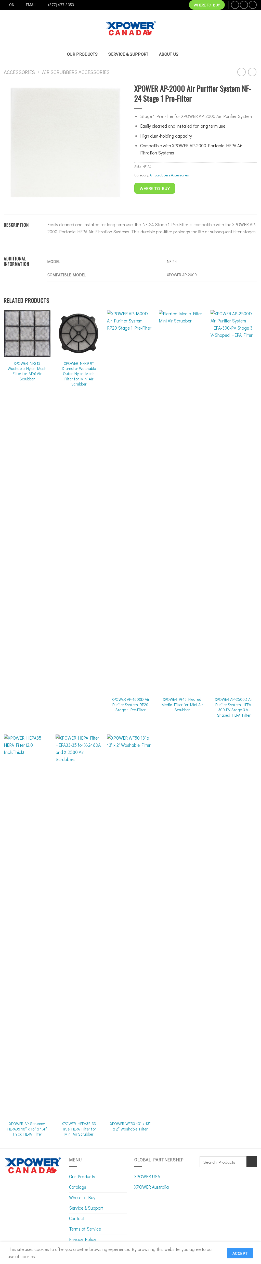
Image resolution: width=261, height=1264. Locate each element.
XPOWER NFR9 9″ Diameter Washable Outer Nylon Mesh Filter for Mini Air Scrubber (79, 374)
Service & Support (128, 54)
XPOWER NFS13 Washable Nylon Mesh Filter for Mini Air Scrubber (27, 371)
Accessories (19, 72)
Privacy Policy (82, 1239)
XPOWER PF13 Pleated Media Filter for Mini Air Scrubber (182, 704)
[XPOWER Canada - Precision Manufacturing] (130, 28)
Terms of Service (85, 1229)
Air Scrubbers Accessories (76, 72)
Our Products (82, 54)
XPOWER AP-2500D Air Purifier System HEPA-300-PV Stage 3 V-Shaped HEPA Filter (234, 707)
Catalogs (77, 1187)
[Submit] (251, 1161)
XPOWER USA (147, 1176)
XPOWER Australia (151, 1187)
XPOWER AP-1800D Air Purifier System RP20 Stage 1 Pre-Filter (130, 704)
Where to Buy (82, 1197)
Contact (76, 1218)
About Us (169, 54)
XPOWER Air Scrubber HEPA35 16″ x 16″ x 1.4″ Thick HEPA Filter (27, 1129)
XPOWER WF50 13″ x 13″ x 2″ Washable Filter (130, 1126)
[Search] (191, 54)
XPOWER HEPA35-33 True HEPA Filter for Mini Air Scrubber (79, 1129)
